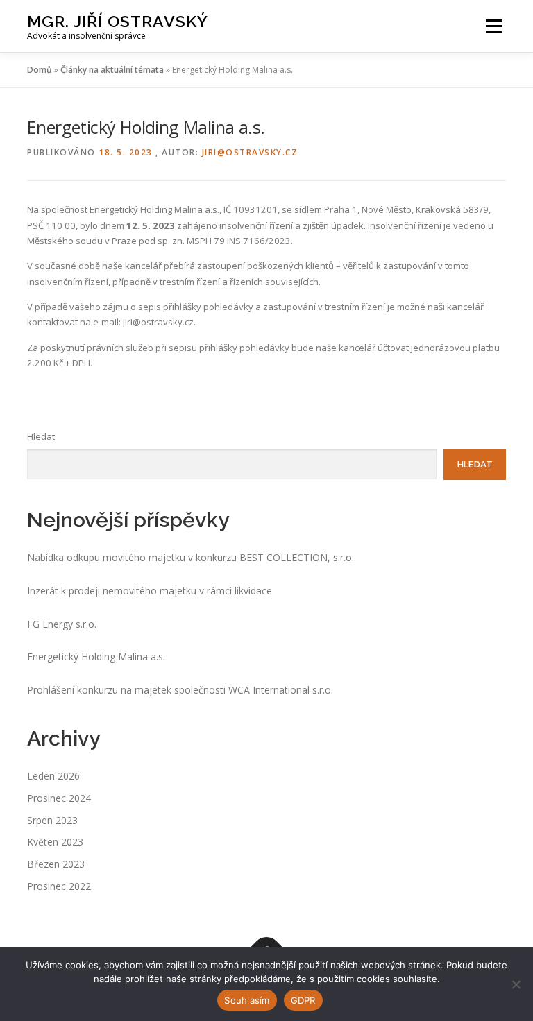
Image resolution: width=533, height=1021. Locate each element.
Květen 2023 (55, 841)
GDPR (303, 1000)
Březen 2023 (56, 863)
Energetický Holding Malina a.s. (96, 656)
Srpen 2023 (52, 820)
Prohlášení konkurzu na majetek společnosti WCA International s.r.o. (180, 689)
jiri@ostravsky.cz (250, 152)
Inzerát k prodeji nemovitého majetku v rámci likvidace (149, 590)
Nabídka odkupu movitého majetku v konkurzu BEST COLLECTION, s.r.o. (190, 557)
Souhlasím (246, 1000)
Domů (39, 70)
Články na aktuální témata (112, 70)
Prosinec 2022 (59, 886)
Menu (494, 25)
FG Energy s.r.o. (61, 623)
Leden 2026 (53, 775)
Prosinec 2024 (59, 798)
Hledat (41, 436)
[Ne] (516, 984)
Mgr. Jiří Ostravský (117, 21)
